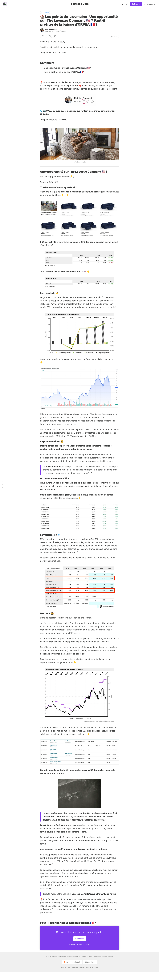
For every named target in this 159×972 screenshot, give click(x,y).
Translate (44, 12)
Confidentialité (86, 957)
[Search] (122, 4)
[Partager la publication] (127, 4)
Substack (64, 967)
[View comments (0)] (50, 36)
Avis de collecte (107, 957)
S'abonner (136, 4)
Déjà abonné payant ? (79, 944)
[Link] (37, 63)
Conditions (97, 957)
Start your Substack (73, 962)
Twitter (84, 111)
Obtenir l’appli (90, 962)
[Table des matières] (2, 486)
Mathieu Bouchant (51, 29)
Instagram (94, 111)
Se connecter (150, 4)
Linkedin (44, 114)
